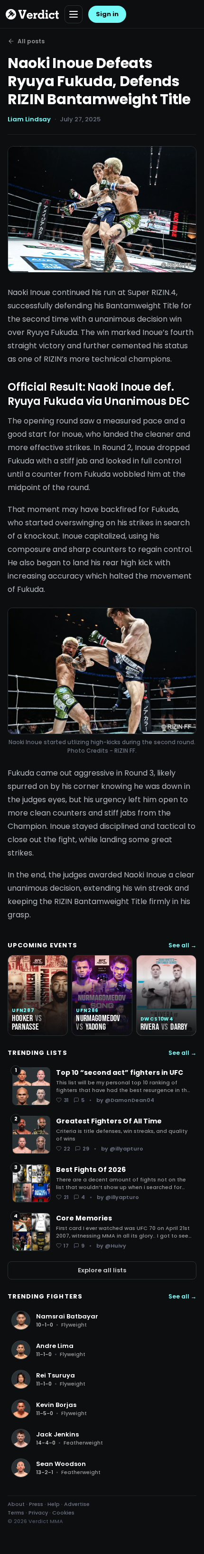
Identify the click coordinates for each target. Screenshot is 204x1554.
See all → (182, 945)
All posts (31, 41)
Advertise (77, 1504)
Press (36, 1504)
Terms (16, 1512)
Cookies (63, 1512)
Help (53, 1504)
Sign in (107, 14)
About (16, 1504)
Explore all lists (102, 1270)
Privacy (38, 1512)
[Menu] (74, 14)
